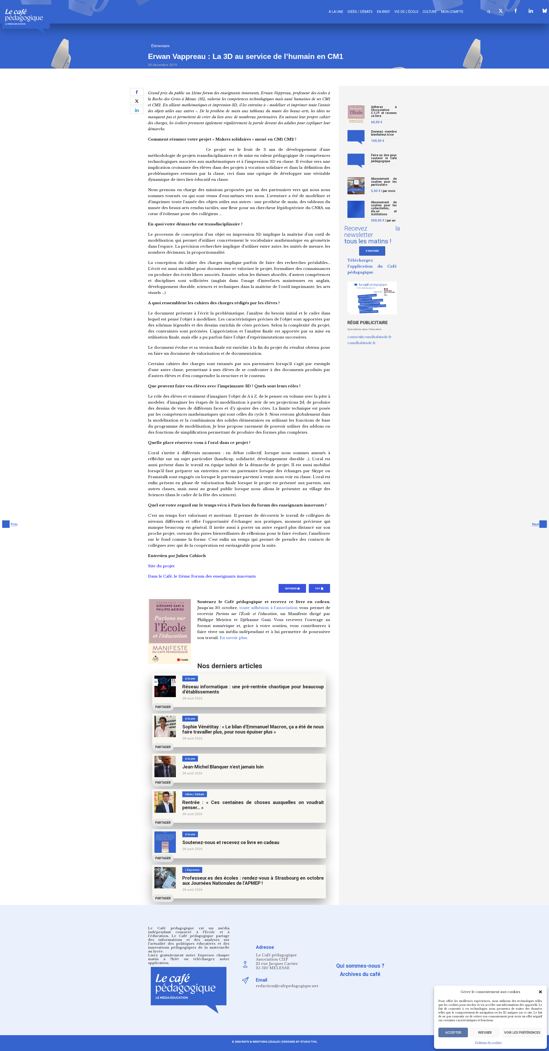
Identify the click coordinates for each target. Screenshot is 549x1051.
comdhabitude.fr (361, 343)
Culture (430, 12)
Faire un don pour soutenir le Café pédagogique (384, 158)
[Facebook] (515, 10)
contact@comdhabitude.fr (369, 337)
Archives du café (360, 974)
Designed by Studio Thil (299, 1041)
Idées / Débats (360, 12)
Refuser (485, 1033)
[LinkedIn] (530, 10)
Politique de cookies (488, 1042)
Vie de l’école (406, 12)
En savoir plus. (234, 638)
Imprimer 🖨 (292, 588)
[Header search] (488, 11)
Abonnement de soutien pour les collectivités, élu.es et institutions (384, 208)
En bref (383, 12)
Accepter (453, 1033)
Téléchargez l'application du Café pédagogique (372, 266)
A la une (336, 12)
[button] (540, 992)
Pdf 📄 (319, 588)
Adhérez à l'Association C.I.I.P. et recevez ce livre (384, 111)
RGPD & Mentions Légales (260, 1041)
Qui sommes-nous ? (360, 966)
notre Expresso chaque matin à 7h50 (188, 957)
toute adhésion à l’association (268, 608)
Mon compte (452, 12)
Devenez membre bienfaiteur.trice (384, 133)
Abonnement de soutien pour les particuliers (384, 181)
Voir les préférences (522, 1033)
